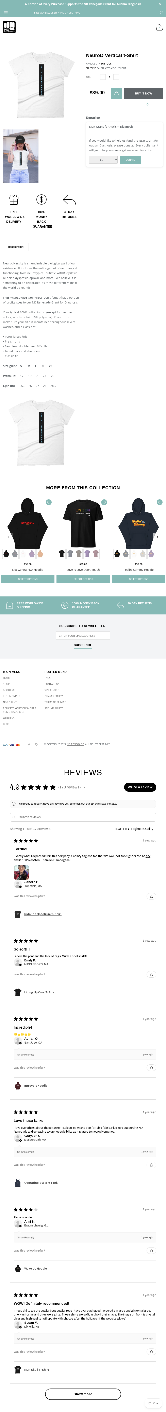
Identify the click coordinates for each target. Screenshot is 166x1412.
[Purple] (32, 553)
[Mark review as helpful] (151, 896)
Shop (6, 684)
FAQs (48, 678)
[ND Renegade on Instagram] (36, 744)
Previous (8, 537)
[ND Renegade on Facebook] (29, 744)
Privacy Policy (54, 696)
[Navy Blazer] (15, 553)
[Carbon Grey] (143, 553)
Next (157, 537)
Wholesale (10, 718)
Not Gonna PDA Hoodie (27, 569)
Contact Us (52, 684)
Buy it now (143, 93)
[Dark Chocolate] (79, 553)
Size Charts (52, 690)
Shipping (91, 68)
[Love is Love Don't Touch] (83, 528)
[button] (84, 787)
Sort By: (123, 829)
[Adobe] (40, 553)
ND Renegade (75, 744)
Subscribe (83, 645)
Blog (6, 724)
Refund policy (54, 708)
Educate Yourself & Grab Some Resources (19, 710)
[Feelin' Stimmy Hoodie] (138, 528)
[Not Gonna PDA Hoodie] (27, 528)
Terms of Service (55, 702)
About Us (9, 690)
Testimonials (11, 696)
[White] (23, 553)
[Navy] (70, 553)
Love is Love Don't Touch (83, 569)
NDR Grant (10, 702)
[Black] (6, 553)
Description (15, 247)
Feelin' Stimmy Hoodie (139, 569)
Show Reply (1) (25, 1054)
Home (6, 678)
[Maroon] (96, 553)
